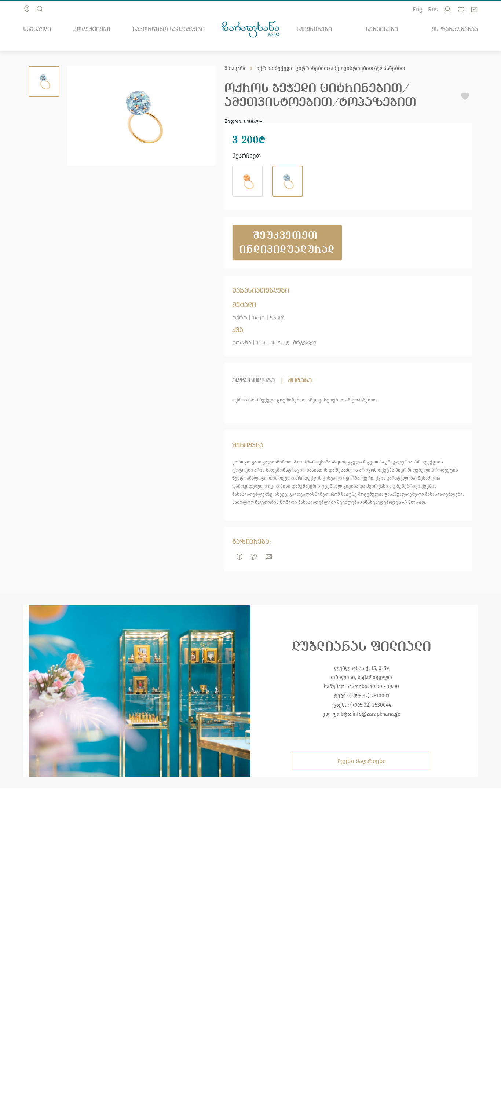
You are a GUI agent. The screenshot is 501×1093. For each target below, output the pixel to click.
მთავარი (235, 68)
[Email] (269, 556)
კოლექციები (91, 29)
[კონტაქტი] (26, 8)
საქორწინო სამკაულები (168, 29)
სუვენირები (314, 29)
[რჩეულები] (461, 9)
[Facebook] (239, 556)
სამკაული (37, 29)
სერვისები (382, 29)
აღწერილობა (253, 380)
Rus (433, 9)
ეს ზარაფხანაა (455, 29)
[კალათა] (474, 9)
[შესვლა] (447, 9)
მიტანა (300, 380)
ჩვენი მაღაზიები (361, 761)
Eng (417, 9)
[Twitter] (254, 556)
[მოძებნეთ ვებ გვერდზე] (40, 8)
